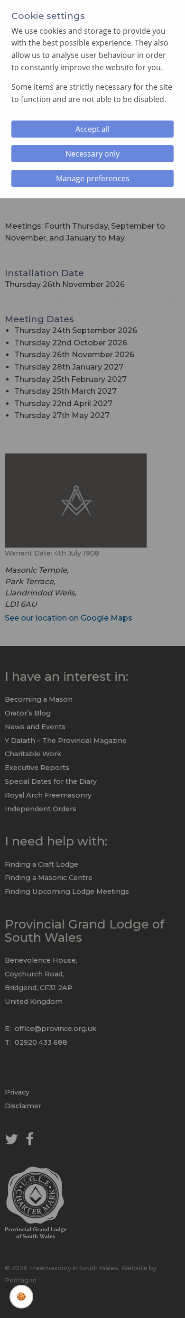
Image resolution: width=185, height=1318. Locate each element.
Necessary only (92, 154)
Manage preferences (93, 178)
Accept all (92, 129)
